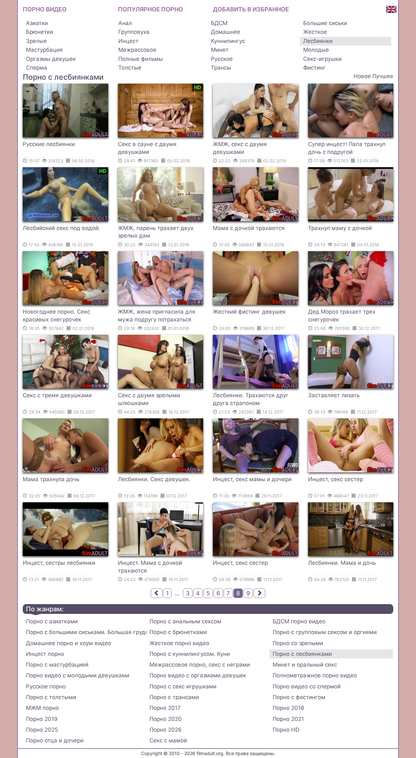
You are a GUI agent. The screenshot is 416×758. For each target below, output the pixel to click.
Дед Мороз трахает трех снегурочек (341, 315)
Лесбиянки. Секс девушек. (154, 479)
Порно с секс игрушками (183, 686)
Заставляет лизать (333, 395)
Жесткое (315, 32)
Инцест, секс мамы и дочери (252, 479)
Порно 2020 (166, 719)
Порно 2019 (42, 719)
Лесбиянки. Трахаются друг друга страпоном (251, 399)
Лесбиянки (317, 41)
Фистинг (314, 67)
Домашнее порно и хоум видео (68, 643)
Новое (362, 76)
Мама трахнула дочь (51, 479)
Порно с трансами (174, 697)
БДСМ (219, 23)
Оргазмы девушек (51, 59)
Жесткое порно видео (179, 643)
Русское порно (46, 686)
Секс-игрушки (322, 59)
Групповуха (134, 32)
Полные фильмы (140, 59)
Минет (219, 50)
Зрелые (36, 41)
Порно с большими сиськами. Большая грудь (86, 632)
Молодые (316, 50)
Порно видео (45, 9)
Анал (125, 23)
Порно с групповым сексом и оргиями (325, 632)
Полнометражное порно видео (315, 675)
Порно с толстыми (51, 697)
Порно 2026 (166, 729)
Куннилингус (228, 41)
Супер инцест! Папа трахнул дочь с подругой (346, 148)
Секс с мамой (168, 740)
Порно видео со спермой (307, 686)
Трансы (221, 67)
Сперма (36, 67)
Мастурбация (44, 50)
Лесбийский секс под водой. (61, 228)
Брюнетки (39, 32)
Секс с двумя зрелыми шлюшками (149, 399)
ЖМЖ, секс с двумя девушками (240, 148)
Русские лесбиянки (49, 144)
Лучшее (382, 76)
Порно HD (286, 729)
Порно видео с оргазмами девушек (198, 675)
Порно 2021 (288, 719)
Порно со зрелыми (298, 643)
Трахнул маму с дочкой (340, 228)
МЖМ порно (42, 708)
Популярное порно (150, 9)
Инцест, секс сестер (335, 479)
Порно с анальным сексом (185, 621)
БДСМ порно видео (299, 621)
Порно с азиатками (52, 621)
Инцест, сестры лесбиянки (59, 563)
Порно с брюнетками (178, 632)
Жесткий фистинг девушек (249, 311)
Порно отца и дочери (55, 740)
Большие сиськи (325, 23)
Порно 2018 (288, 708)
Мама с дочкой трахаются (249, 228)
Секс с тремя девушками (57, 395)
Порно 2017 (165, 708)
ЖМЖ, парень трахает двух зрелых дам (155, 232)
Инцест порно (45, 654)
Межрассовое (137, 50)
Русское (222, 59)
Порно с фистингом (299, 697)
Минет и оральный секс (305, 664)
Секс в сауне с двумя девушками (147, 148)
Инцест (128, 41)
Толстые (129, 67)
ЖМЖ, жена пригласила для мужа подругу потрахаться (156, 315)
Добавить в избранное (251, 9)
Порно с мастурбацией (57, 664)
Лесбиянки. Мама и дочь (342, 563)
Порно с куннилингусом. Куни (190, 654)
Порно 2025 (42, 729)
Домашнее (225, 32)
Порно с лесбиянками (302, 654)
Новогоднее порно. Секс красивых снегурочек (56, 315)
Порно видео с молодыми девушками (77, 675)
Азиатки (37, 23)
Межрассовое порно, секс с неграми (200, 664)
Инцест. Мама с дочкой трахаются (150, 567)
